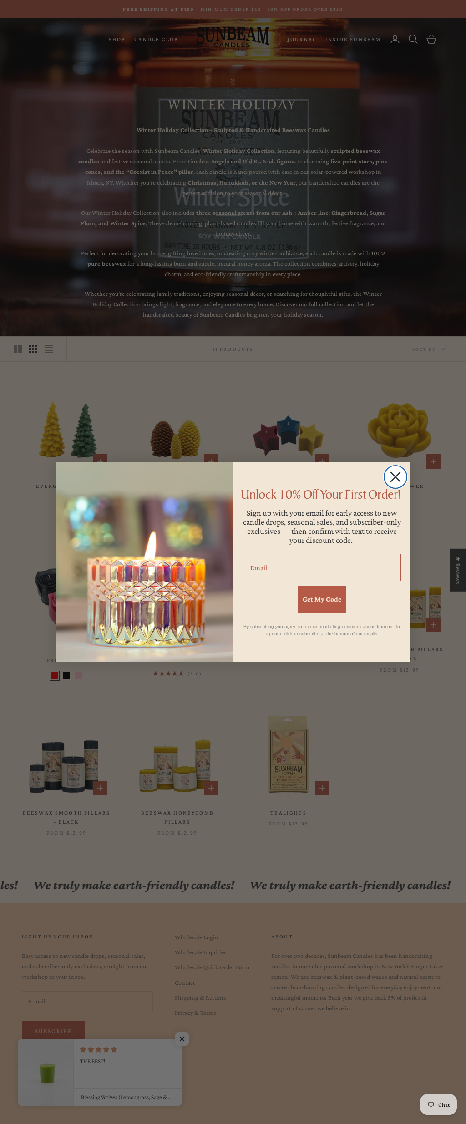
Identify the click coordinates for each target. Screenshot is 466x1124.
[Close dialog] (395, 477)
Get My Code (322, 599)
